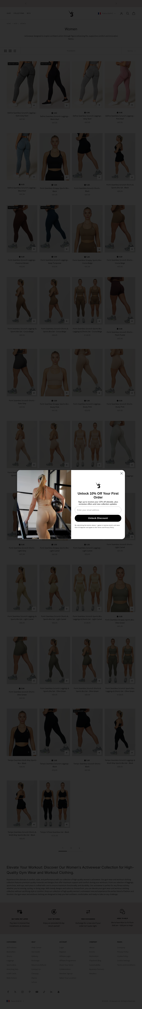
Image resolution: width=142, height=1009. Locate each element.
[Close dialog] (121, 473)
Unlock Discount (98, 518)
